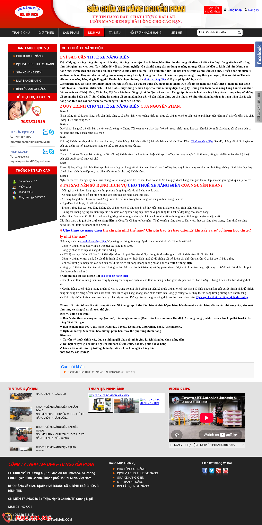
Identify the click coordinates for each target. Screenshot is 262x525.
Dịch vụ (94, 32)
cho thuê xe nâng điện (93, 241)
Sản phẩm (71, 32)
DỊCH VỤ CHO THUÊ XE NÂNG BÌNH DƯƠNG (94, 372)
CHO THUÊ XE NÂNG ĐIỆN (113, 106)
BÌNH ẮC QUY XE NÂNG (31, 89)
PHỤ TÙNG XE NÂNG (29, 56)
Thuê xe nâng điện (202, 141)
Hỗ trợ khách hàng (145, 32)
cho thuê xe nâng (112, 275)
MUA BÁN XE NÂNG (28, 80)
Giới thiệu (46, 32)
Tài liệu (115, 32)
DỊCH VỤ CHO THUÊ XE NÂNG (35, 64)
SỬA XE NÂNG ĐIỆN (29, 72)
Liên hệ (176, 32)
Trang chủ (21, 32)
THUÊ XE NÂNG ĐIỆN (108, 57)
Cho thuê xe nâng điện (82, 230)
